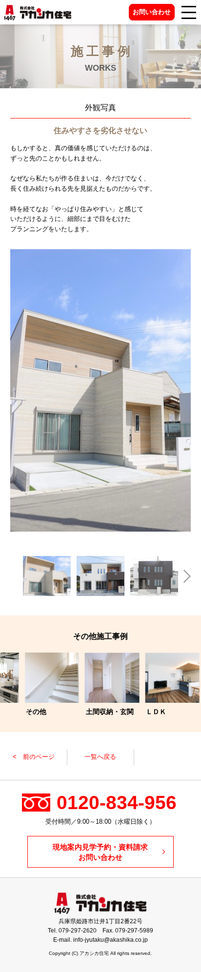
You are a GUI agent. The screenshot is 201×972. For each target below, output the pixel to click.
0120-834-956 (117, 802)
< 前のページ (34, 756)
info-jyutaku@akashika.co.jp (110, 939)
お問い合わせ (152, 12)
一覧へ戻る (100, 756)
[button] (16, 576)
